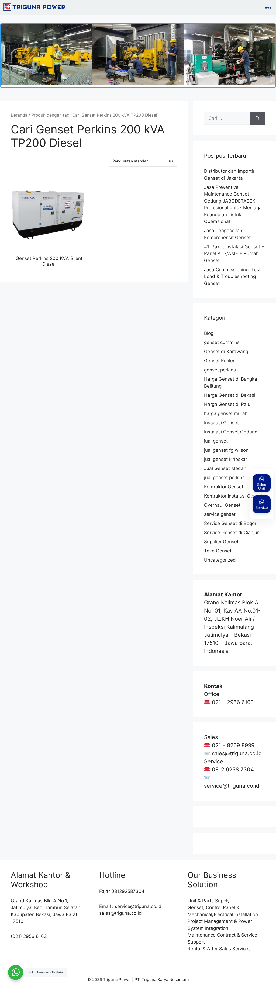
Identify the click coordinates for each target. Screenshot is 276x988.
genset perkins (220, 370)
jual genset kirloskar (225, 459)
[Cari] (257, 118)
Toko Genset (218, 551)
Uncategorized (220, 560)
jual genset (216, 441)
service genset (220, 514)
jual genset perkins (224, 477)
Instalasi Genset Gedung (230, 431)
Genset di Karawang (226, 351)
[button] (268, 8)
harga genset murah (226, 413)
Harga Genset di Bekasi (229, 395)
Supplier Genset (221, 541)
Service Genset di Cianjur (231, 532)
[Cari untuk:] (227, 118)
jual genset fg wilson (226, 450)
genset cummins (222, 342)
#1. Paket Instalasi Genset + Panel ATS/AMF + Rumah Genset (234, 253)
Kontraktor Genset (223, 486)
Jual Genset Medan (225, 468)
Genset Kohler (219, 360)
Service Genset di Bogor (230, 523)
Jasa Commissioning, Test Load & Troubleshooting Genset (232, 276)
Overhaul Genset (222, 505)
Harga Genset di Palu (227, 404)
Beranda (19, 115)
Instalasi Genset (221, 422)
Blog (208, 333)
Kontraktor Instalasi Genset (233, 496)
